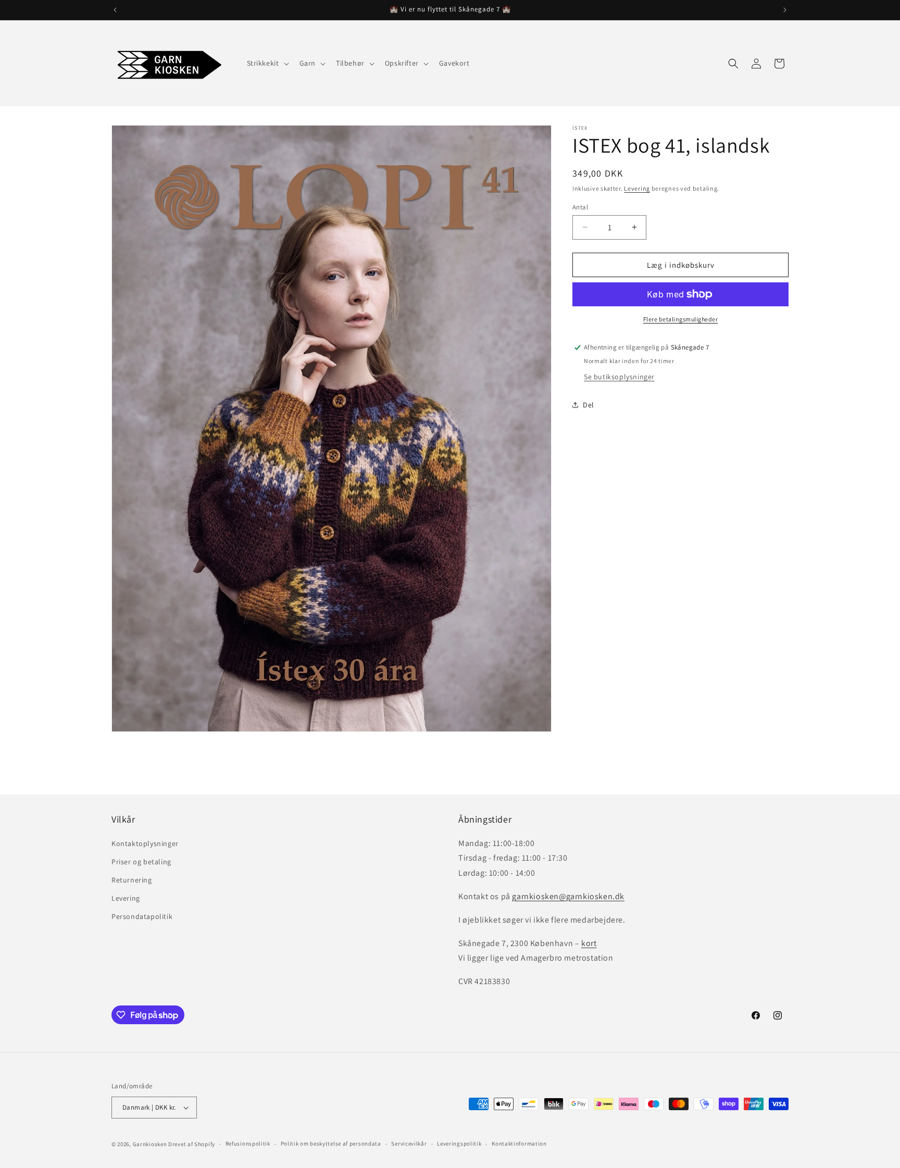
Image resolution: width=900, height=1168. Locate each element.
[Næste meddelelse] (784, 10)
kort (588, 942)
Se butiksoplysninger (619, 376)
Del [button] (588, 404)
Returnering (131, 879)
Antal (580, 206)
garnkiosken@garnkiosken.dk (568, 895)
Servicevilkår (409, 1144)
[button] (267, 63)
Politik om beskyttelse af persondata (331, 1144)
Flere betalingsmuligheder (680, 319)
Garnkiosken (150, 1144)
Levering (637, 188)
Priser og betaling (141, 861)
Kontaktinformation (519, 1144)
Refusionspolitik (248, 1144)
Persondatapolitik (141, 916)
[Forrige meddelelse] (115, 10)
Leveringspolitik (459, 1144)
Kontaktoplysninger (145, 843)
